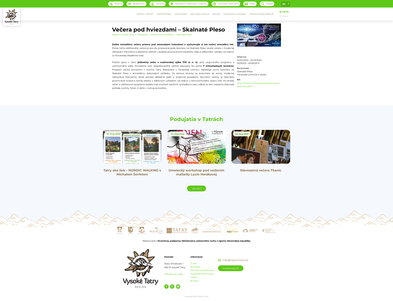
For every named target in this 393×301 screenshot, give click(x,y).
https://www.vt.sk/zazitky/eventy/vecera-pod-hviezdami (258, 85)
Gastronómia (164, 14)
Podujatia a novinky (234, 14)
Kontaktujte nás (231, 268)
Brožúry (194, 280)
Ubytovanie (180, 14)
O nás (193, 263)
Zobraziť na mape (173, 274)
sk (283, 4)
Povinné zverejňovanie (202, 270)
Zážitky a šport (145, 14)
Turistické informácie (261, 14)
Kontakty (195, 266)
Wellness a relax (199, 14)
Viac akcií (196, 188)
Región (216, 14)
